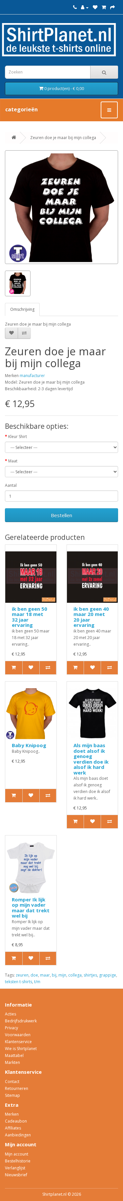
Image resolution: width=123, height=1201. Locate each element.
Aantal (11, 485)
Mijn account (16, 1154)
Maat (12, 461)
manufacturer (32, 375)
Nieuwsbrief (16, 1175)
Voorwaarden (18, 1035)
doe (34, 975)
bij (54, 975)
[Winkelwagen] (104, 7)
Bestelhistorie (18, 1161)
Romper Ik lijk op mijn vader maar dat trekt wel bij (31, 907)
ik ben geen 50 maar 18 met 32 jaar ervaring (29, 617)
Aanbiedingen (18, 1135)
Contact (12, 1081)
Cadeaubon (16, 1121)
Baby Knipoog (29, 745)
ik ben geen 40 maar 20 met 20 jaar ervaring (91, 617)
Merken (12, 1114)
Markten (12, 1062)
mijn (62, 975)
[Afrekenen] (112, 7)
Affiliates (13, 1128)
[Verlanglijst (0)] (95, 7)
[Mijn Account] (85, 7)
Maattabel (14, 1055)
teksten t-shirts (18, 981)
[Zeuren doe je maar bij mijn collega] (61, 207)
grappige (107, 975)
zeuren (22, 975)
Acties (10, 1014)
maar (45, 975)
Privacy (11, 1028)
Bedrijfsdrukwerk (21, 1021)
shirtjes (90, 975)
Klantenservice (18, 1041)
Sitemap (12, 1095)
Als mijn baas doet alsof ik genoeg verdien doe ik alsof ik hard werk (91, 759)
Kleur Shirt (17, 436)
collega (75, 975)
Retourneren (16, 1088)
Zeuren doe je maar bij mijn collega (63, 137)
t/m (37, 981)
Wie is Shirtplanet (21, 1048)
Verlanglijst (15, 1168)
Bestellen (61, 515)
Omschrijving (22, 309)
